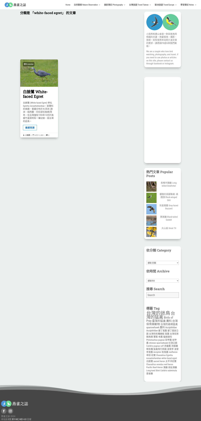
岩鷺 (153, 355)
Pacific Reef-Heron (154, 367)
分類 (162, 259)
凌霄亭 (170, 349)
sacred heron (159, 361)
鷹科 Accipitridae (168, 327)
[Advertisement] (79, 38)
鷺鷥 (155, 336)
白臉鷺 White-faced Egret (39, 98)
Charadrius (161, 355)
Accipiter (157, 352)
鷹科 (169, 321)
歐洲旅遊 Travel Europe (164, 5)
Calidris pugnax (153, 346)
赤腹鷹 (167, 346)
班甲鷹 (168, 340)
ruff (162, 346)
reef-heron (168, 364)
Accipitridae (152, 330)
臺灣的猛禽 (159, 321)
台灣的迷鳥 (158, 313)
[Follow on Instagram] (10, 411)
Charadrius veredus (154, 364)
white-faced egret (169, 358)
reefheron (173, 352)
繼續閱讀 (30, 127)
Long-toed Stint (153, 370)
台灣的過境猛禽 (169, 324)
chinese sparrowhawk (158, 343)
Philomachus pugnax (155, 340)
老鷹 (160, 336)
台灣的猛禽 (160, 315)
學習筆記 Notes (187, 5)
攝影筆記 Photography (113, 5)
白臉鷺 (149, 361)
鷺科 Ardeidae (29, 64)
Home (67, 5)
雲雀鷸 (149, 373)
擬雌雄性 (167, 336)
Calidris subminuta (168, 370)
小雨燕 (27, 135)
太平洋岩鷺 (170, 361)
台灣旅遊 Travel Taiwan (138, 5)
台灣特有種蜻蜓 (156, 333)
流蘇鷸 (174, 346)
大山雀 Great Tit (168, 228)
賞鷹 (167, 333)
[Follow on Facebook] (4, 411)
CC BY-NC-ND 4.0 (17, 419)
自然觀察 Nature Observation (86, 5)
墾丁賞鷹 (162, 330)
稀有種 (149, 349)
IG (167, 43)
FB (163, 43)
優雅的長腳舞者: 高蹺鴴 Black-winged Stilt (169, 197)
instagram (169, 63)
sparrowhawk (152, 327)
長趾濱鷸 (172, 367)
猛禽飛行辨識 (160, 349)
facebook (158, 63)
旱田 (148, 355)
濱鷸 (165, 367)
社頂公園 (172, 343)
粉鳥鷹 (165, 352)
